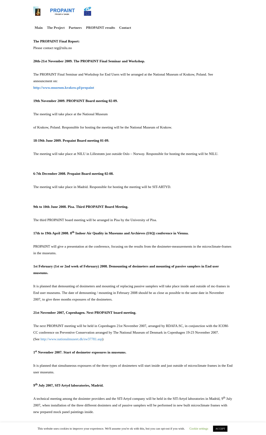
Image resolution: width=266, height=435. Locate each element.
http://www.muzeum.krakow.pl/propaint (63, 88)
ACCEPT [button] (220, 428)
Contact (125, 28)
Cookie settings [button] (198, 428)
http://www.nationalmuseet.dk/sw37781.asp (71, 339)
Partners (75, 28)
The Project (56, 28)
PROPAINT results (100, 28)
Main (39, 28)
